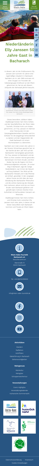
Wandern (19, 347)
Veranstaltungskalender (19, 390)
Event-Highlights (20, 387)
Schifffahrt (19, 353)
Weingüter (19, 373)
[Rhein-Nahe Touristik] (19, 5)
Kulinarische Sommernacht (19, 393)
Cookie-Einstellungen (19, 463)
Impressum (29, 460)
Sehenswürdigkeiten (19, 359)
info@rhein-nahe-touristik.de (19, 293)
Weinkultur (19, 370)
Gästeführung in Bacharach (19, 356)
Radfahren (19, 350)
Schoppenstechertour (19, 376)
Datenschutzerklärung (14, 460)
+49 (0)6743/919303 (21, 279)
